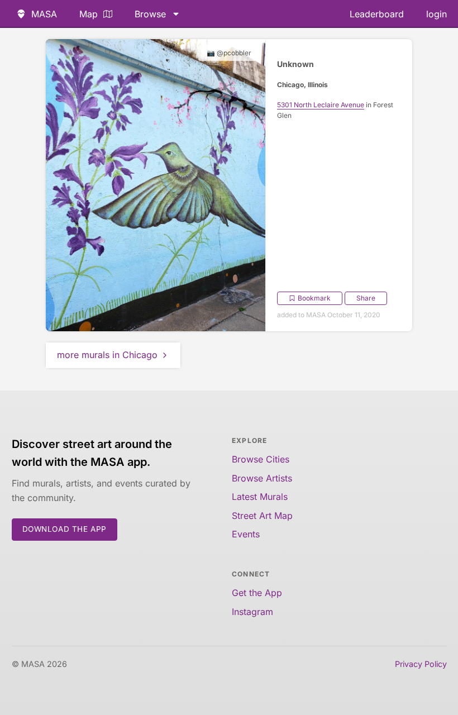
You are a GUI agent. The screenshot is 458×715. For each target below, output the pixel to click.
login (436, 14)
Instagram (252, 611)
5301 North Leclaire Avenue (320, 105)
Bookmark (314, 298)
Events (246, 534)
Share (365, 298)
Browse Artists (262, 478)
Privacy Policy (421, 664)
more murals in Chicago (107, 354)
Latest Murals (260, 496)
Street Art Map (262, 515)
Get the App (257, 592)
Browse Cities (260, 459)
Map (88, 14)
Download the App (64, 529)
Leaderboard (377, 14)
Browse (150, 14)
